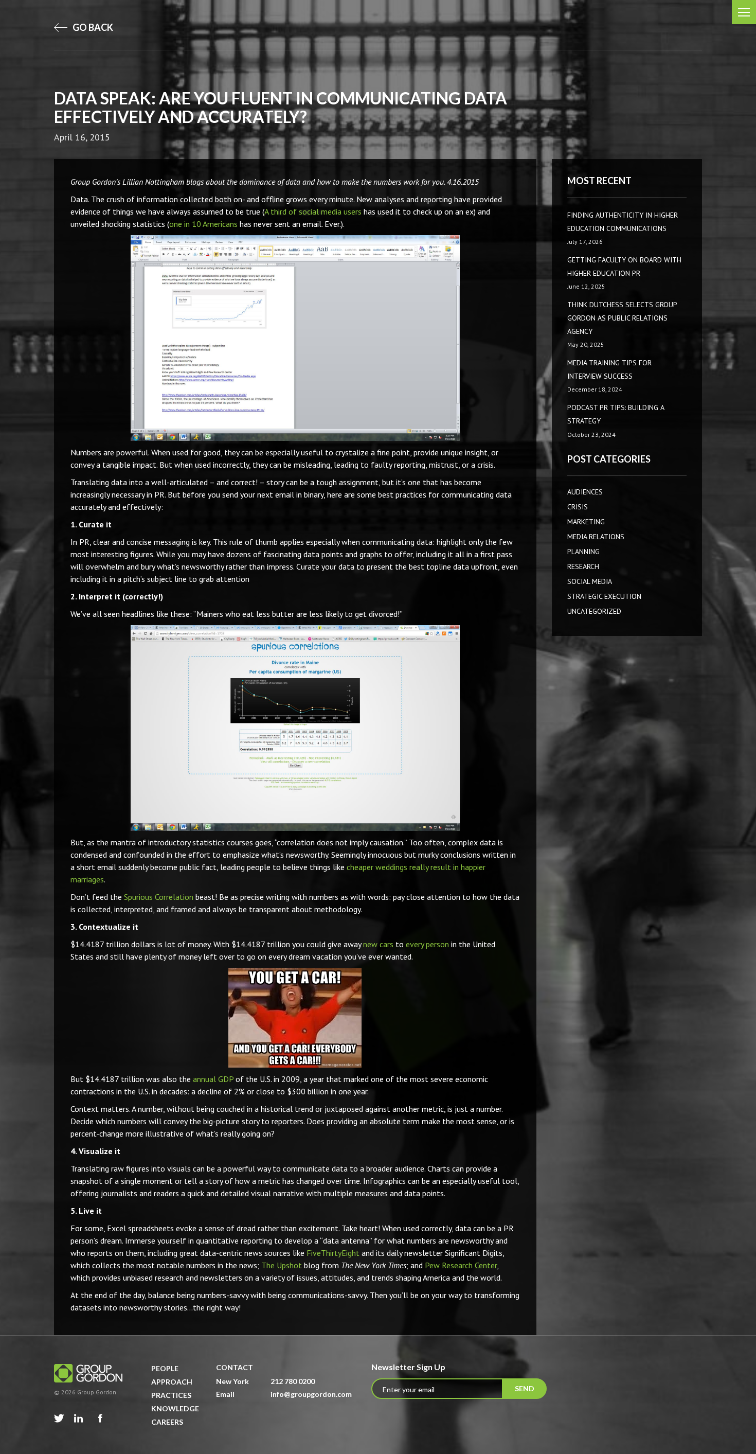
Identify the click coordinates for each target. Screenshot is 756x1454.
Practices (171, 1395)
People (164, 1368)
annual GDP (213, 1079)
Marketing (586, 521)
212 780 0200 (293, 1381)
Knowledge (175, 1408)
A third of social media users (313, 211)
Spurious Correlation (158, 897)
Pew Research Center (461, 1265)
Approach (171, 1381)
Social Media (589, 581)
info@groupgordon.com (311, 1394)
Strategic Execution (604, 596)
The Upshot (281, 1265)
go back (92, 27)
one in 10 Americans (203, 224)
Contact (234, 1367)
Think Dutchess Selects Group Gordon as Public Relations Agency (622, 317)
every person (427, 944)
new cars (378, 944)
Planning (583, 551)
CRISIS (577, 506)
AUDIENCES (585, 492)
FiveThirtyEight (333, 1253)
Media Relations (595, 536)
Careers (167, 1421)
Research (583, 566)
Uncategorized (594, 611)
